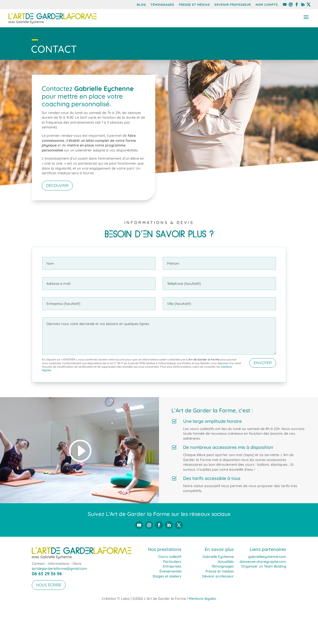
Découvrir (57, 185)
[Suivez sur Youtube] (139, 525)
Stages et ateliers (167, 576)
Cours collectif (169, 556)
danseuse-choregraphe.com (262, 561)
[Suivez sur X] (179, 525)
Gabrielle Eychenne (218, 556)
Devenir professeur (232, 4)
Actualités (226, 561)
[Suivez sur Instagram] (149, 525)
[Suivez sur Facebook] (159, 525)
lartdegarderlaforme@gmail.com (59, 568)
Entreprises (172, 566)
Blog (141, 4)
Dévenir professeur (218, 576)
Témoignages (162, 4)
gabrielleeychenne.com (267, 556)
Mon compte (267, 4)
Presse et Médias (194, 4)
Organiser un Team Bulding (263, 566)
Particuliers (172, 561)
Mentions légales (202, 598)
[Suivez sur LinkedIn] (169, 525)
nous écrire (48, 584)
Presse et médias (219, 571)
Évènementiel (170, 571)
